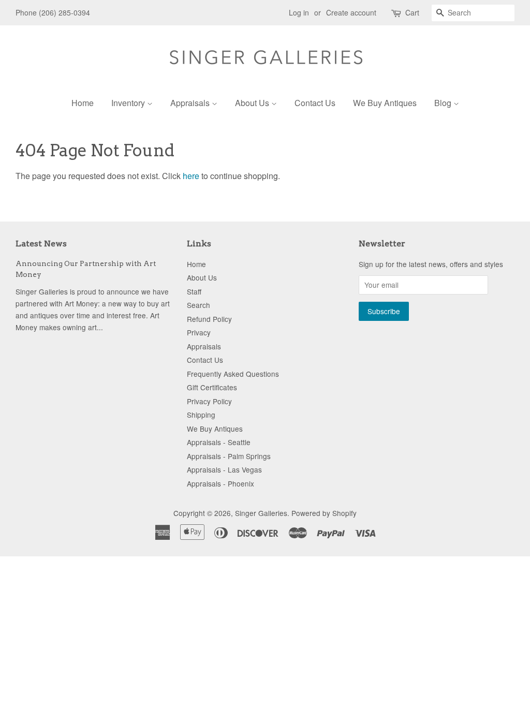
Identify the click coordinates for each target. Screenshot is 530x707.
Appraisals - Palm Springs (229, 456)
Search (198, 305)
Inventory (129, 103)
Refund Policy (209, 319)
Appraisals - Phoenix (220, 483)
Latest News (41, 243)
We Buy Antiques (385, 103)
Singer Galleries (261, 513)
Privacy (199, 332)
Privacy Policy (209, 401)
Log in (299, 12)
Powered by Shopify (324, 513)
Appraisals (191, 103)
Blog (443, 103)
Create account (351, 12)
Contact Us (315, 103)
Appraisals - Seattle (219, 442)
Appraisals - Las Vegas (224, 469)
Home (82, 103)
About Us (253, 103)
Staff (194, 291)
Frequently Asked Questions (233, 374)
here (191, 176)
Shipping (201, 414)
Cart (412, 12)
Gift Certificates (212, 387)
